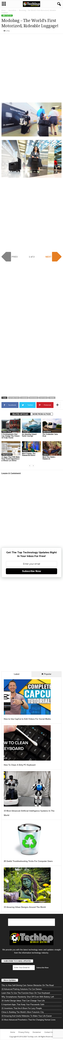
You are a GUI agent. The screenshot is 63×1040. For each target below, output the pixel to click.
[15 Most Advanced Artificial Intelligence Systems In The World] (27, 789)
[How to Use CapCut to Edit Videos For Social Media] (27, 697)
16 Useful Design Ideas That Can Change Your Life (23, 1001)
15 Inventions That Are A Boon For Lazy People (21, 1008)
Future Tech (14, 398)
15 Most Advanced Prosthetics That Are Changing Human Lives (28, 1020)
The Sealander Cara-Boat (50, 435)
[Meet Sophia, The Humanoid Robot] (31, 446)
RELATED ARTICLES (20, 414)
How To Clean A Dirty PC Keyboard (19, 765)
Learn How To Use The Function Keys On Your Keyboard (25, 993)
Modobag (34, 398)
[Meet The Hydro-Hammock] (52, 448)
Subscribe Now (31, 571)
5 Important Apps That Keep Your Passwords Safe (22, 1004)
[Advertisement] (31, 68)
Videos (25, 451)
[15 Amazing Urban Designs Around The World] (27, 885)
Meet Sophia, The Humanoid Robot (28, 454)
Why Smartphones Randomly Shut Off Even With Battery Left (27, 997)
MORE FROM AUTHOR (42, 414)
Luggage (24, 398)
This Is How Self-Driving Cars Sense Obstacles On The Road (27, 985)
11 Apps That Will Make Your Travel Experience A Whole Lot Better (10, 459)
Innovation (12, 10)
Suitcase (43, 398)
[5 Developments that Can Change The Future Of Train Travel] (11, 426)
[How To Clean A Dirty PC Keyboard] (27, 743)
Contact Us (48, 1032)
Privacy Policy (23, 1032)
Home (3, 10)
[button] (58, 4)
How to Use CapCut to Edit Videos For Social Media (27, 719)
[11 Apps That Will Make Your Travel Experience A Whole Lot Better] (11, 448)
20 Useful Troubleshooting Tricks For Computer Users (28, 861)
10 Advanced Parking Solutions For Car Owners (21, 989)
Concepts (26, 431)
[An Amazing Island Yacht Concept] (31, 426)
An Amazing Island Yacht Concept (29, 435)
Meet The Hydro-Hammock (49, 458)
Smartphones (7, 454)
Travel (51, 398)
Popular (47, 674)
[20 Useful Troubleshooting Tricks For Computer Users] (27, 839)
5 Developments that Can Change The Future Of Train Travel (10, 436)
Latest (16, 674)
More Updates (10, 980)
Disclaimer (37, 1032)
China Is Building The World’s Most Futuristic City (22, 1012)
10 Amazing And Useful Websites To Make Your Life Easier (26, 1016)
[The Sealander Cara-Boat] (52, 426)
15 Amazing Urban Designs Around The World (25, 907)
